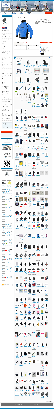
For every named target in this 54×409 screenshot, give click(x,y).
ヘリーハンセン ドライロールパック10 (42, 313)
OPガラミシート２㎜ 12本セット (17, 148)
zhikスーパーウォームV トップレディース (25, 120)
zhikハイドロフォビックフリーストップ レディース (37, 66)
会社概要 (4, 123)
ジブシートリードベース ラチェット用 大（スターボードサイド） (25, 186)
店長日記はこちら (6, 157)
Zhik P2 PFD (34, 91)
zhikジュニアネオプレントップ (17, 136)
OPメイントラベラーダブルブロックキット (17, 228)
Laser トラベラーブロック (17, 313)
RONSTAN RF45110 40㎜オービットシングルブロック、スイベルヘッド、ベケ (25, 265)
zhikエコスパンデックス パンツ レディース (38, 222)
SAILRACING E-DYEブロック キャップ (38, 258)
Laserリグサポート (34, 206)
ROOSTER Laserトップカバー (46, 294)
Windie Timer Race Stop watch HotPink (38, 346)
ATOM (7, 284)
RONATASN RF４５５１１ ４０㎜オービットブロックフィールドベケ (29, 186)
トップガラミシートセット (42, 153)
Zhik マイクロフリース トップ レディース (25, 326)
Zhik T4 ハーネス (34, 281)
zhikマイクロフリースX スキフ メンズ (21, 114)
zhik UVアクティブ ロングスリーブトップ (42, 230)
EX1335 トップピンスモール (21, 214)
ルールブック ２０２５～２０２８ (21, 176)
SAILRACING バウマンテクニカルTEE (30, 206)
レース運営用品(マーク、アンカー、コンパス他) (6, 87)
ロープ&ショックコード (5, 98)
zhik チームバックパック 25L (25, 314)
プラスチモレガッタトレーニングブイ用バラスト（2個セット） (21, 240)
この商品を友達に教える (44, 47)
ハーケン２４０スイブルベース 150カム (34, 186)
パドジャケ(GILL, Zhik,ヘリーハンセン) (7, 48)
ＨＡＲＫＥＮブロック (5, 88)
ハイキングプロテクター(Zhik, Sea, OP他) (7, 43)
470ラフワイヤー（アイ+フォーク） (34, 356)
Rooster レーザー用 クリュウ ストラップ (42, 271)
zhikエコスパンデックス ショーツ (34, 222)
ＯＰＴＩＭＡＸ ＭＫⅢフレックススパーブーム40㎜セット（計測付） (7, 214)
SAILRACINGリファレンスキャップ (25, 363)
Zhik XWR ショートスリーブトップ (21, 144)
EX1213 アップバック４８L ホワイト (46, 286)
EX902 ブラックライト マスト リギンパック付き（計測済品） (7, 263)
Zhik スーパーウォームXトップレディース (17, 326)
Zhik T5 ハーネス (29, 281)
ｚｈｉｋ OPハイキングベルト (37, 83)
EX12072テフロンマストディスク (38, 120)
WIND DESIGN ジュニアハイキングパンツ (38, 90)
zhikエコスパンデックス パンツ (29, 222)
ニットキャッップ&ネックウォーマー (7, 65)
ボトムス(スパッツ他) (5, 53)
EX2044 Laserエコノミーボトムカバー (42, 237)
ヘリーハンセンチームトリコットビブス (29, 287)
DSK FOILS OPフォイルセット (38, 328)
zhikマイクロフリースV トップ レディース (42, 107)
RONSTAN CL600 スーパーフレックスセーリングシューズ (4, 186)
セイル (3, 100)
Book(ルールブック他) (5, 119)
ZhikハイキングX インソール (29, 390)
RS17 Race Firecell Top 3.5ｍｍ (17, 214)
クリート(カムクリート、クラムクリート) (7, 92)
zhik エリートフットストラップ (46, 324)
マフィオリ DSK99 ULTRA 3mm (25, 237)
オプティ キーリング (8, 224)
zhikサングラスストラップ (42, 137)
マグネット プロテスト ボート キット (29, 119)
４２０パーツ (4, 82)
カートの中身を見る (6, 132)
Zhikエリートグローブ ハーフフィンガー (21, 258)
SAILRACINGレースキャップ (30, 363)
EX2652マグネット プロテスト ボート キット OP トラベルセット (38, 227)
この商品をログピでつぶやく (45, 52)
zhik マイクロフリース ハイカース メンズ (21, 356)
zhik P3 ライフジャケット (42, 127)
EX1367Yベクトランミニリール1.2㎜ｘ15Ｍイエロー (29, 307)
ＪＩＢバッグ (4, 29)
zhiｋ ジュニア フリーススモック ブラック (34, 314)
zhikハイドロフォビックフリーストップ (7, 177)
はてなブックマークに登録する (45, 51)
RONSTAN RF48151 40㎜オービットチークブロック (34, 265)
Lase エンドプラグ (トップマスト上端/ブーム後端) (42, 279)
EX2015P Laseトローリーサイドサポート (42, 286)
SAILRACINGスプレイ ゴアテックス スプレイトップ (42, 368)
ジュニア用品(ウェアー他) (5, 36)
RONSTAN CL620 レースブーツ (46, 66)
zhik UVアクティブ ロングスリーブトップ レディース (46, 228)
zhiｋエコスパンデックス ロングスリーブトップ (38, 215)
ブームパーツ (4, 109)
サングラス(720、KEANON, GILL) (7, 37)
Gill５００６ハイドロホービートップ (38, 157)
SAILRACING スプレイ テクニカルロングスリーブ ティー (7, 275)
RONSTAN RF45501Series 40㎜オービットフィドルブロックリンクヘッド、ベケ (38, 265)
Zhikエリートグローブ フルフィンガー (17, 258)
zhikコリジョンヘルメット (38, 390)
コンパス (3, 70)
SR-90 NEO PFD (42, 301)
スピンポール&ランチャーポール (6, 110)
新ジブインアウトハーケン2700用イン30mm (25, 201)
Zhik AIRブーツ (34, 255)
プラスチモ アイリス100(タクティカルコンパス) (28, 72)
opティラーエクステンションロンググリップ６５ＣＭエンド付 (7, 202)
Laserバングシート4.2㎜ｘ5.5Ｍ (29, 300)
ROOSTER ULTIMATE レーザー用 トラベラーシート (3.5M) (21, 314)
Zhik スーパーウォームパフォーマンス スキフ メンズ (25, 302)
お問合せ (29, 13)
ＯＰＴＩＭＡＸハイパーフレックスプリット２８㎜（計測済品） (7, 230)
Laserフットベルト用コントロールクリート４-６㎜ (21, 148)
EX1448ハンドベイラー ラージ (25, 307)
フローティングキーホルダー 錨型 (21, 165)
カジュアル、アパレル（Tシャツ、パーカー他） (7, 32)
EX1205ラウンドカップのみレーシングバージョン (25, 395)
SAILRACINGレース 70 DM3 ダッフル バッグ (17, 378)
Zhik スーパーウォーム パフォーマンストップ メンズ (21, 302)
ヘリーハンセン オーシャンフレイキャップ (29, 375)
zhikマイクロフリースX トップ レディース (46, 107)
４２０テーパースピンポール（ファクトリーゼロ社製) (29, 335)
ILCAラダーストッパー (29, 383)
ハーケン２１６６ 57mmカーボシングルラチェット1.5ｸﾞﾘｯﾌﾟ (29, 142)
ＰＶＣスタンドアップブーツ (17, 201)
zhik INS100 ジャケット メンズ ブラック (34, 384)
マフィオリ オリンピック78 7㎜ (38, 394)
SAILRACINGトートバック (21, 155)
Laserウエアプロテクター (21, 226)
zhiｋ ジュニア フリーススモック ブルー (29, 314)
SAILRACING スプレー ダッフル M (30, 273)
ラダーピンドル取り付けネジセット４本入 (25, 226)
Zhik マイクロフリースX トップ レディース (29, 326)
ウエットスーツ (4, 41)
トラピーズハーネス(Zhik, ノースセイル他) (7, 67)
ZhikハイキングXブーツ (25, 390)
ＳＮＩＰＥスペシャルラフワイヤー (42, 91)
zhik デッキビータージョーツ (17, 91)
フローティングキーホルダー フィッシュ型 (21, 292)
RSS (5, 284)
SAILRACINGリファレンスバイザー (34, 167)
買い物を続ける (43, 49)
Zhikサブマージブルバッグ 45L (34, 250)
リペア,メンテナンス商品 (5, 102)
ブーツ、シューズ (4, 59)
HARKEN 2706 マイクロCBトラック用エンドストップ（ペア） (42, 383)
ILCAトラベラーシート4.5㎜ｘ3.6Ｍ (46, 337)
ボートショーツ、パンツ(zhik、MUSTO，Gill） (6, 58)
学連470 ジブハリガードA (38, 149)
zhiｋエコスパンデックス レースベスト (42, 215)
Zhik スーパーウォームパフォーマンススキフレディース (42, 320)
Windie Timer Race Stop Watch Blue (34, 348)
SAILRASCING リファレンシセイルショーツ (47, 142)
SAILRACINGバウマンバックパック (17, 175)
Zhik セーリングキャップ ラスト (21, 346)
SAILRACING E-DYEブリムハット (38, 364)
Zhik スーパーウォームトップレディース (38, 320)
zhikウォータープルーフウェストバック (17, 364)
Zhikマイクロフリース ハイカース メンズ (34, 390)
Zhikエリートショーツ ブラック (34, 137)
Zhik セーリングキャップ (25, 280)
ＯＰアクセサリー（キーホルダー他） (7, 78)
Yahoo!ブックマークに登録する (45, 50)
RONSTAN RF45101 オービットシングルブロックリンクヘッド (21, 265)
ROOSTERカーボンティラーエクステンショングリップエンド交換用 (25, 338)
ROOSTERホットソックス (38, 175)
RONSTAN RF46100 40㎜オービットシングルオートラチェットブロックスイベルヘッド (42, 265)
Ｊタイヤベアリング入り (17, 206)
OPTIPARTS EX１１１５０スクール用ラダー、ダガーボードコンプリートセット (25, 177)
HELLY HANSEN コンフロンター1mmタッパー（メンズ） (29, 293)
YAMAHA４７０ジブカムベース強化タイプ (34, 377)
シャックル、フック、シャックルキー (7, 94)
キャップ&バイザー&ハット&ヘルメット (7, 63)
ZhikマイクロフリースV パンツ (25, 114)
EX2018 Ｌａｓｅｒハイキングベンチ (25, 128)
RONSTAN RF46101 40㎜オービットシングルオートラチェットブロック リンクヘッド (17, 271)
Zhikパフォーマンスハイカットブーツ (21, 390)
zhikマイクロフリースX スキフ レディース (17, 114)
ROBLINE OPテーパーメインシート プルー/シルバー (46, 73)
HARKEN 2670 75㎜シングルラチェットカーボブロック (25, 158)
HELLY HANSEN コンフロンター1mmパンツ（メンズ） (34, 294)
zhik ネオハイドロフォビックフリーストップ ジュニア (38, 293)
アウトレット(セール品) (5, 30)
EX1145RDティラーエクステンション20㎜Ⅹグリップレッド (46, 119)
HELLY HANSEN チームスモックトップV (25, 249)
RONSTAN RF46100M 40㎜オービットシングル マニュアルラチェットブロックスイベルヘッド (47, 265)
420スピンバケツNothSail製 (17, 394)
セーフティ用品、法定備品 (6, 118)
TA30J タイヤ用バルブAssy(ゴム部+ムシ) (38, 201)
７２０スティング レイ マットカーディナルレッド (25, 149)
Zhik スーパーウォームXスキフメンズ (38, 302)
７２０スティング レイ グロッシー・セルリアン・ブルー (29, 149)
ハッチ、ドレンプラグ (5, 106)
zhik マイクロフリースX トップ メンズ (21, 326)
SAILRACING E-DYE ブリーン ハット (17, 292)
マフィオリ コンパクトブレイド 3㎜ (42, 307)
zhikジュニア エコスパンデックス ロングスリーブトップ (34, 215)
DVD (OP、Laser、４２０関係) (6, 121)
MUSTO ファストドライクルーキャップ (9, 186)
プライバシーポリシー (33, 404)
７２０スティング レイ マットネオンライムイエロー (34, 106)
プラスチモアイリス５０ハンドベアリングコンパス (38, 95)
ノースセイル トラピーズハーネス (19, 74)
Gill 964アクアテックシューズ (29, 319)
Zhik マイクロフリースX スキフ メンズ (38, 308)
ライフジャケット (4, 46)
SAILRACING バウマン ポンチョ (17, 266)
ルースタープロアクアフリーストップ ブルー (38, 237)
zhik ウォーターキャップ (33, 228)
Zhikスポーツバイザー (46, 187)
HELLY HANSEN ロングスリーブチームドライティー (7, 251)
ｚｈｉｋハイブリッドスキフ (29, 102)
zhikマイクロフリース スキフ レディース (46, 308)
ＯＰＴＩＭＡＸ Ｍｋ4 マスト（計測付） (46, 156)
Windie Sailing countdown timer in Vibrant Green (46, 348)
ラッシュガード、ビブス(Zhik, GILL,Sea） (6, 52)
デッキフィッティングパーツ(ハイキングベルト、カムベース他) (7, 105)
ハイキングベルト (4, 23)
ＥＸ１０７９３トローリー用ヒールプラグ (42, 165)
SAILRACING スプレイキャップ (25, 206)
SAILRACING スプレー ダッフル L (34, 273)
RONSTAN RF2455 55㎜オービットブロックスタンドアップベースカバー (25, 355)
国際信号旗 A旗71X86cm (42, 375)
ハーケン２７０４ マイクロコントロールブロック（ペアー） (17, 307)
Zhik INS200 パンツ (46, 137)
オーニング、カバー (5, 113)
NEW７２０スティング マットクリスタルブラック (38, 106)
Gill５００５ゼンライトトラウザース (34, 156)
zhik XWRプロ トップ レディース (17, 287)
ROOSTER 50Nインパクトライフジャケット (21, 286)
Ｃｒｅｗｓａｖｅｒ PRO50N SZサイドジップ (38, 127)
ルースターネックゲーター (29, 175)
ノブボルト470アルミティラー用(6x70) (29, 201)
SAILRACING (4, 26)
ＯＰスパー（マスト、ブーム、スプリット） (7, 74)
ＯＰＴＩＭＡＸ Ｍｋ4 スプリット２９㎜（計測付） (17, 167)
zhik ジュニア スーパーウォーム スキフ (17, 320)
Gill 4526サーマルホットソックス (46, 375)
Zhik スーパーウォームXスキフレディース (46, 320)
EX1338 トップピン (7, 189)
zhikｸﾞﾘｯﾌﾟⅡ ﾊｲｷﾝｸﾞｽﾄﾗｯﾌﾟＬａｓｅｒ (29, 137)
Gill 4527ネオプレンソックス (17, 383)
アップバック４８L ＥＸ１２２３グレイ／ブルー (25, 136)
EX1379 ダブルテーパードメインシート (38, 286)
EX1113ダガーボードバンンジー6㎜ (21, 395)
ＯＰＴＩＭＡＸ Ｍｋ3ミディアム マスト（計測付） (21, 319)
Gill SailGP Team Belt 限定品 (42, 143)
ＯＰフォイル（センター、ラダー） (6, 76)
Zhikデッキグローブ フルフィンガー (25, 258)
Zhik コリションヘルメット (17, 347)
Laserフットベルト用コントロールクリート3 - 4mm (42, 119)
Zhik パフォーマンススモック (29, 215)
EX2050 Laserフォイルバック (46, 166)
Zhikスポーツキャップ (42, 187)
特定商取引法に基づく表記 (25, 404)
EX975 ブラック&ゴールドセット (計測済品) (19, 83)
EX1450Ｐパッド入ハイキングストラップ (29, 156)
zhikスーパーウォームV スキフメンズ (21, 120)
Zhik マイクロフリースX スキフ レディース (34, 326)
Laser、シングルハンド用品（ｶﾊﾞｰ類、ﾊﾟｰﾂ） (7, 80)
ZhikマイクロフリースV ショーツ (17, 120)
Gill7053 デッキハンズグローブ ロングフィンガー (21, 220)
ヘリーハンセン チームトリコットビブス (17, 157)
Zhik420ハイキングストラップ (17, 187)
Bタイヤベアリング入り (34, 201)
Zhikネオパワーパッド (8, 248)
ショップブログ (21, 13)
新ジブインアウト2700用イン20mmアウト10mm (21, 201)
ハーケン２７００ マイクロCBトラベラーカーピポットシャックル (46, 300)
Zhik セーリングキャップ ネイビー (34, 319)
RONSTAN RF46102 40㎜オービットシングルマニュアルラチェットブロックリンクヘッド (21, 271)
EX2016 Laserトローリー (22, 128)
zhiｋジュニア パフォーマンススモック (46, 215)
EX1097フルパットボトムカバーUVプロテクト (29, 395)
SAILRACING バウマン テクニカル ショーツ (38, 206)
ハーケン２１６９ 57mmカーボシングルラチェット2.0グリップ (34, 142)
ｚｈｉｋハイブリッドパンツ (33, 99)
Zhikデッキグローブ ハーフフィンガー (29, 258)
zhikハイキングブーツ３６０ (46, 81)
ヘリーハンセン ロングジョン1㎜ (46, 382)
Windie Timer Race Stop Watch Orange (29, 346)
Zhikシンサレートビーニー (17, 196)
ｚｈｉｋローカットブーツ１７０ (30, 128)
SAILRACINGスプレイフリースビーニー (21, 365)
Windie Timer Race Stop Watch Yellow (42, 346)
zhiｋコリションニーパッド (17, 336)
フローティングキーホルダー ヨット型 (34, 286)
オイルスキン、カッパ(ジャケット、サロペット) (6, 39)
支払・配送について (13, 13)
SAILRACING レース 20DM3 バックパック (34, 364)
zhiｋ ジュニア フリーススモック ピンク (38, 314)
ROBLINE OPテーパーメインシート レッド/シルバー (37, 73)
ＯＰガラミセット (7, 199)
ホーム (5, 13)
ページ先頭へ (49, 401)
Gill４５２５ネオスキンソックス (33, 175)
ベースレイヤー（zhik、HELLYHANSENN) (5, 55)
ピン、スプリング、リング (6, 97)
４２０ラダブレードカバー (46, 149)
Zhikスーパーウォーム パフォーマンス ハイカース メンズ (21, 376)
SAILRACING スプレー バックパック (25, 272)
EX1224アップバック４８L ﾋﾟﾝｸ (42, 335)
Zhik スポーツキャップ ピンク (33, 307)
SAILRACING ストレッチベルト (21, 206)
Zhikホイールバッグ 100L (38, 250)
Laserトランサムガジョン (25, 383)
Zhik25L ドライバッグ (42, 250)
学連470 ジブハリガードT (34, 148)
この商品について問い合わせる (45, 48)
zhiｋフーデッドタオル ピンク (46, 237)
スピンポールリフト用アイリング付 (42, 148)
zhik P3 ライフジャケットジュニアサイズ (29, 237)
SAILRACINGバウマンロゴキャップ (30, 165)
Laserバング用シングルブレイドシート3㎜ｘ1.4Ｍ (25, 346)
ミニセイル (38, 165)
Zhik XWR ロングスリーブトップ (17, 143)
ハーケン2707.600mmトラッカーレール (21, 307)
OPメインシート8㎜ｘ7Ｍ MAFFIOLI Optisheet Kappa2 (34, 332)
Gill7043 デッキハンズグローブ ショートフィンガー (25, 220)
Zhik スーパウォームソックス (42, 325)
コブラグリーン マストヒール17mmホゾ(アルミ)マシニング (46, 201)
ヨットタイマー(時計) (5, 69)
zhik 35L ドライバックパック (38, 356)
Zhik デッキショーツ (38, 137)
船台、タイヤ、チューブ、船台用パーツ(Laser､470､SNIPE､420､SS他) (7, 115)
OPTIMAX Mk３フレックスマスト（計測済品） (26, 165)
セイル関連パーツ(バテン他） (6, 101)
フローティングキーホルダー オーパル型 (25, 292)
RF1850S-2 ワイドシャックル (46, 220)
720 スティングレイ (19, 63)
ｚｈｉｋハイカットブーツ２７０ (33, 128)
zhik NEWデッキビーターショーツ (42, 98)
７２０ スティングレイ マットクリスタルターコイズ (46, 101)
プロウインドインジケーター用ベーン (25, 142)
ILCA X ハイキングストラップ (38, 336)
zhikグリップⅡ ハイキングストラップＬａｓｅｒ (42, 397)
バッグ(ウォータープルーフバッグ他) (7, 34)
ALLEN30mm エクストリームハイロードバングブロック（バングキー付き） (25, 320)
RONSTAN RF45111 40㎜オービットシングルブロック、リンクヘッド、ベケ (29, 265)
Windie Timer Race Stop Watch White (17, 356)
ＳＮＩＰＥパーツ (4, 83)
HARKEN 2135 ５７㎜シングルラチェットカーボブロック (28, 83)
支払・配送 (19, 404)
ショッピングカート (48, 13)
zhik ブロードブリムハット (29, 228)
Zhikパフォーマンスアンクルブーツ (17, 390)
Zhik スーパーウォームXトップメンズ (34, 302)
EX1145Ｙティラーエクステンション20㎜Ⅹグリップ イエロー (17, 127)
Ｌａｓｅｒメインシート (46, 96)
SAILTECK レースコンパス (29, 356)
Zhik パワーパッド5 (17, 302)
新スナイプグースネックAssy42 (42, 201)
